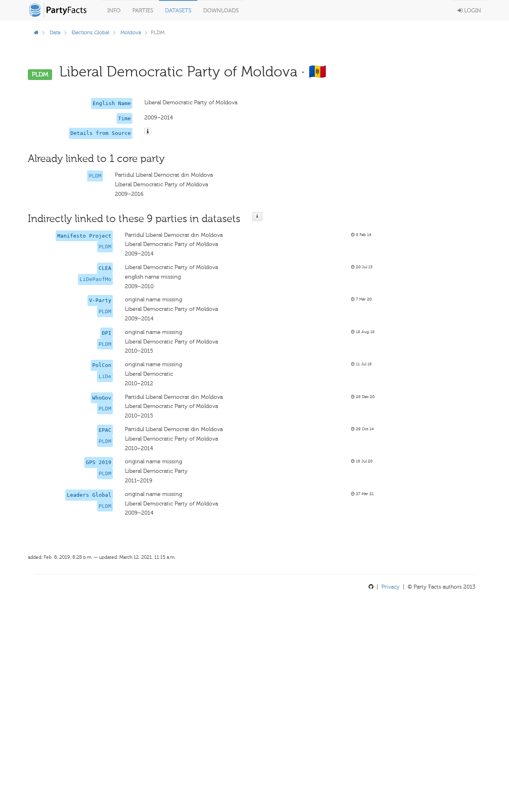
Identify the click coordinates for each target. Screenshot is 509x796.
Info (113, 10)
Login (471, 10)
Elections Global (90, 32)
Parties (142, 10)
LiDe (105, 376)
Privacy (390, 586)
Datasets (178, 10)
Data (55, 32)
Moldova (130, 32)
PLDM (95, 176)
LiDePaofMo (95, 279)
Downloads (221, 10)
